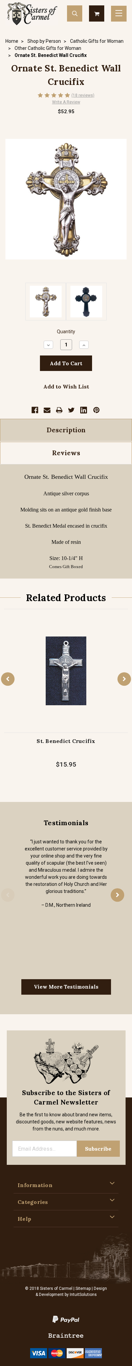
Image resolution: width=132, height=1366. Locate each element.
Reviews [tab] (66, 453)
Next (124, 679)
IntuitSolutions (83, 1294)
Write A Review (66, 102)
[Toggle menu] (119, 14)
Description (66, 430)
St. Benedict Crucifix (66, 741)
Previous (8, 679)
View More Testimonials (66, 987)
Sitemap (83, 1288)
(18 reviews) (82, 95)
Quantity (66, 332)
